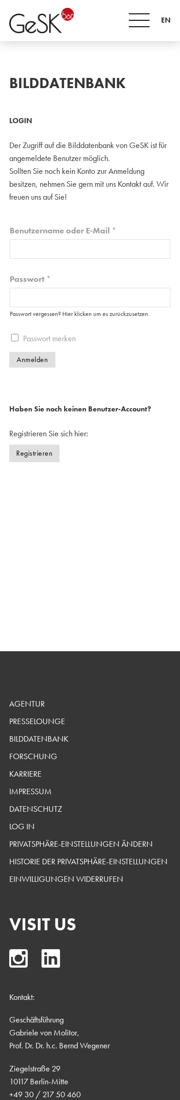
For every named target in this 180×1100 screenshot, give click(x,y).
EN (166, 20)
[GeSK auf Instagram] (18, 958)
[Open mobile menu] (139, 20)
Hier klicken (77, 313)
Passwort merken (49, 338)
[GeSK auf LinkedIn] (51, 958)
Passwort (30, 279)
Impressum (30, 791)
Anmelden (32, 359)
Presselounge (37, 721)
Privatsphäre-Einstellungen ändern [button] (81, 843)
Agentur (27, 703)
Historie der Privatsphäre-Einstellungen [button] (88, 861)
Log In (22, 826)
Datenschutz (35, 808)
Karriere (25, 773)
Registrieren (34, 453)
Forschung (33, 756)
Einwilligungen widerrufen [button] (66, 879)
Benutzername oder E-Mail (63, 230)
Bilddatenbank (38, 738)
